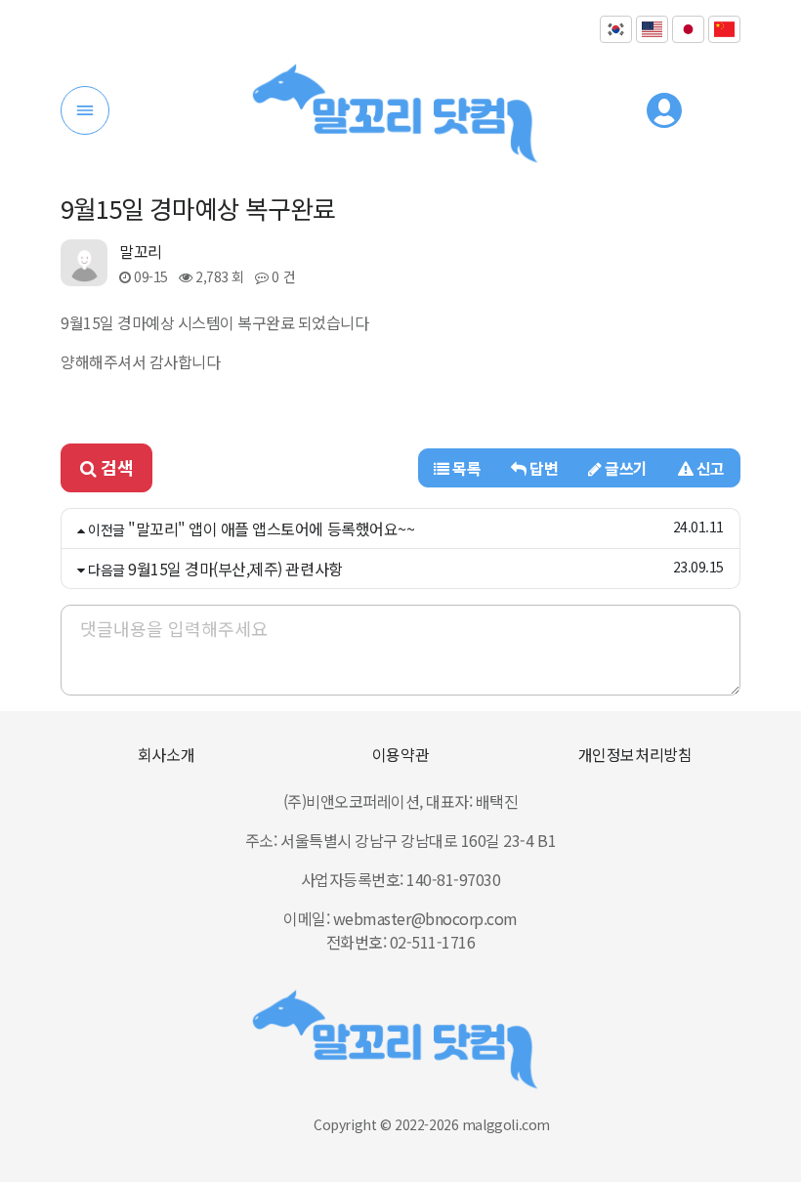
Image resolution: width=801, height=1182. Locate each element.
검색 (115, 467)
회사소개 (166, 754)
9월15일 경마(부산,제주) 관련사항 (235, 568)
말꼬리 (140, 251)
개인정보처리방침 (635, 754)
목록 (465, 468)
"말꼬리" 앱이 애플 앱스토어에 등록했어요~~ (271, 528)
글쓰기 (625, 468)
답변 (543, 468)
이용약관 (400, 754)
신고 (709, 468)
